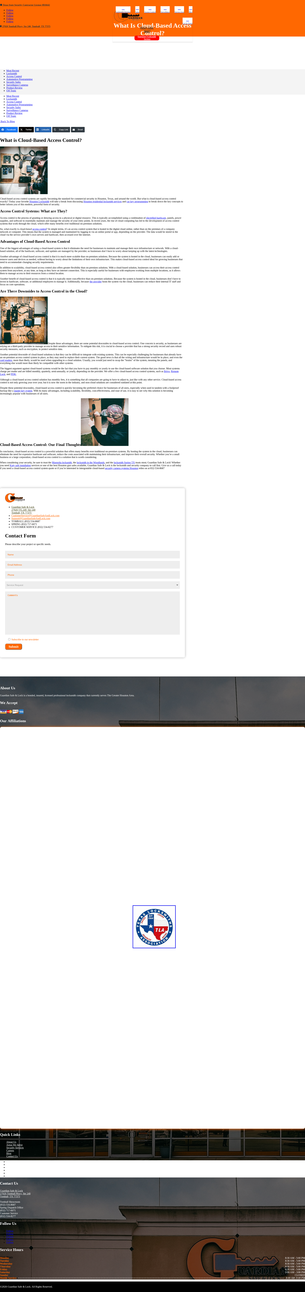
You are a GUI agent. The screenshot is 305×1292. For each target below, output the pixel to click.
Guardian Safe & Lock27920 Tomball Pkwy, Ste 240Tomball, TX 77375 (15, 1193)
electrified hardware (156, 218)
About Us (11, 1142)
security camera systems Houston (121, 468)
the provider (96, 281)
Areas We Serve (14, 1144)
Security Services (15, 1147)
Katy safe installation (20, 465)
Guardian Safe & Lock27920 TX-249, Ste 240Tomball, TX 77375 (23, 510)
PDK (13, 374)
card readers (6, 360)
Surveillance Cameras (17, 85)
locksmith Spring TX (124, 462)
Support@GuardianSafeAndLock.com (30, 518)
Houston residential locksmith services (102, 201)
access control (39, 229)
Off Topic (11, 90)
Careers (10, 1150)
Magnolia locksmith (62, 462)
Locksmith (11, 73)
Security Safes (13, 82)
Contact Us (12, 1156)
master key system (23, 390)
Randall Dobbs (112, 42)
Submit (14, 646)
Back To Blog (7, 121)
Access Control (144, 42)
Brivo (167, 371)
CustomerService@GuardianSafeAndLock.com (35, 515)
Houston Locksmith (39, 201)
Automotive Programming (19, 79)
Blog (8, 1153)
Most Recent (12, 70)
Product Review (14, 87)
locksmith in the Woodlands (91, 462)
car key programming (137, 201)
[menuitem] (123, 9)
